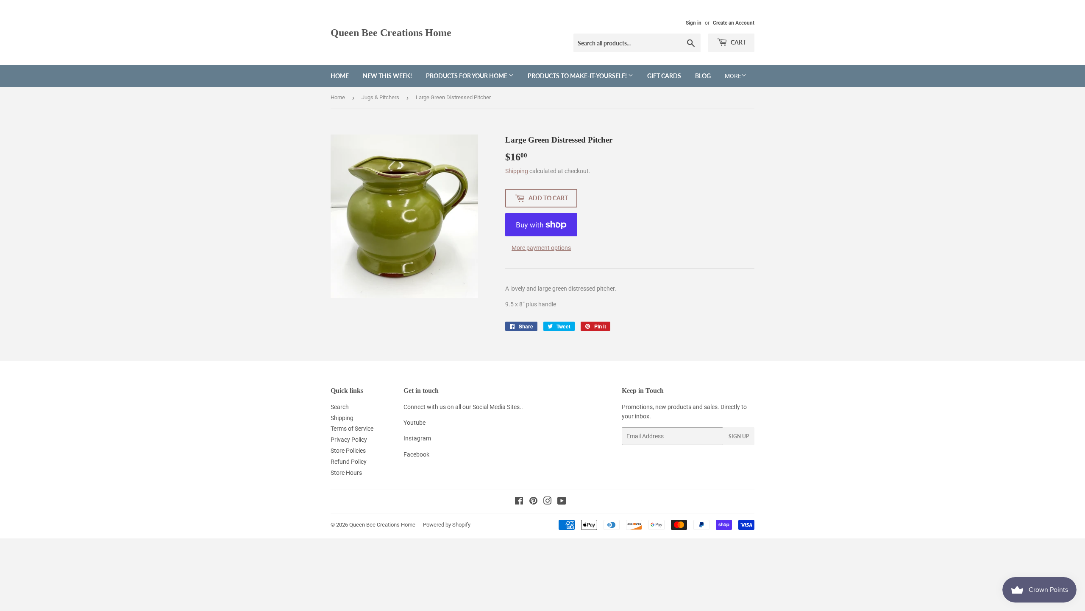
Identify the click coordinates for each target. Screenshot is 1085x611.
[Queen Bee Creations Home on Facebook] (519, 502)
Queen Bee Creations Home (391, 32)
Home (340, 75)
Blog (703, 75)
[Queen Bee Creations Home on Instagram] (547, 502)
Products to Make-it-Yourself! (578, 75)
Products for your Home (467, 75)
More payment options (541, 247)
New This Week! (387, 75)
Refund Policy (349, 461)
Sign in (693, 23)
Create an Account (733, 23)
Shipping (516, 171)
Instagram (417, 438)
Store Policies (348, 450)
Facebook (416, 454)
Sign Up (739, 436)
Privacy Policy (349, 439)
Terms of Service (352, 428)
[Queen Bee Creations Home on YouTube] (561, 502)
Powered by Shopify (446, 524)
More (733, 76)
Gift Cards (664, 75)
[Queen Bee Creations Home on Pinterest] (533, 502)
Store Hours (346, 472)
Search (340, 407)
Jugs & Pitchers (380, 97)
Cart (737, 42)
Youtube (414, 422)
